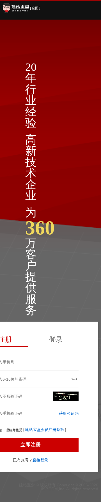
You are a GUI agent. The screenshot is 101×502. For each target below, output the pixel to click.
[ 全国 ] (35, 8)
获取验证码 (69, 413)
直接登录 (40, 460)
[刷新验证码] (66, 396)
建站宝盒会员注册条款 (44, 430)
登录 (56, 339)
